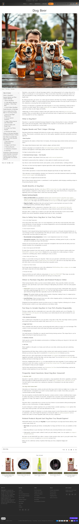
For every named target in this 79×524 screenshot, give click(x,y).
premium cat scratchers (28, 438)
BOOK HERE (21, 497)
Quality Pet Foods (38, 492)
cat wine (67, 407)
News (20, 505)
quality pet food (48, 107)
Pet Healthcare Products (39, 501)
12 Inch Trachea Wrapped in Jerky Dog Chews (71, 476)
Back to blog (5, 449)
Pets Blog (7, 89)
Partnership (21, 501)
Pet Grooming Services (24, 493)
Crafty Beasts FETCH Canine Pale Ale (49, 189)
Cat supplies (55, 355)
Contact (20, 507)
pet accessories (44, 438)
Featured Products (38, 493)
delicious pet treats (68, 357)
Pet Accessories (37, 490)
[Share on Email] (13, 163)
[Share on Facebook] (6, 163)
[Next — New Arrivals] (76, 466)
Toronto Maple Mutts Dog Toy (24, 475)
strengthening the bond (54, 353)
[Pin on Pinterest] (9, 163)
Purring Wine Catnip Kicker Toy (53, 363)
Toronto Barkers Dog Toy (55, 475)
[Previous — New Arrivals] (3, 466)
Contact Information (54, 490)
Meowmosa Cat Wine (50, 367)
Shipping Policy (53, 495)
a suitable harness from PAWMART (47, 260)
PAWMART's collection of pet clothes (32, 252)
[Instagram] (23, 510)
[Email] (25, 510)
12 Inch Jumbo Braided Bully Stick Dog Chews (8, 476)
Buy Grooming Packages (24, 495)
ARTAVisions (50, 520)
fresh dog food (54, 200)
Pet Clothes (37, 495)
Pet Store (21, 492)
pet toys (40, 361)
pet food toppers (68, 111)
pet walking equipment (63, 412)
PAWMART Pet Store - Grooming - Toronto (31, 520)
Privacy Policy (53, 492)
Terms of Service (53, 497)
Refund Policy (53, 493)
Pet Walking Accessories (39, 497)
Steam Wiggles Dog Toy (39, 475)
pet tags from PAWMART (55, 274)
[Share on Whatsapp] (11, 163)
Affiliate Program (22, 499)
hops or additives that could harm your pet (64, 380)
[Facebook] (20, 510)
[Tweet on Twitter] (8, 163)
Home (3, 89)
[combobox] (61, 3)
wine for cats (44, 290)
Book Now (50, 4)
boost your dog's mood (57, 321)
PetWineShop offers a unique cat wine (63, 267)
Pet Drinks (36, 499)
